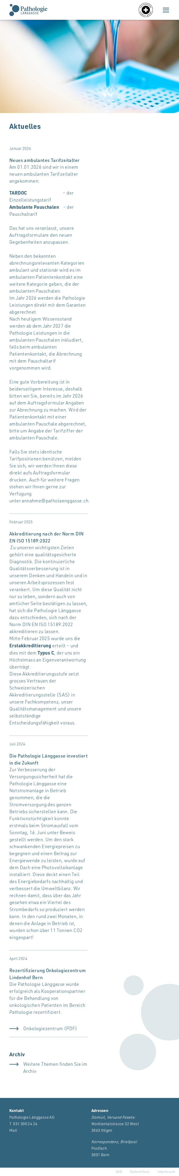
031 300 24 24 (25, 1123)
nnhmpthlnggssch (56, 501)
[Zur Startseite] (28, 10)
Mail (13, 1130)
